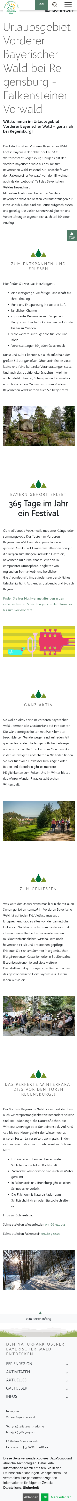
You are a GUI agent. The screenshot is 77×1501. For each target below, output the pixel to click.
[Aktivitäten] (67, 1373)
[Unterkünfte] (41, 5)
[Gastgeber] (67, 1389)
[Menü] (68, 5)
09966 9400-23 (56, 1224)
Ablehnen (31, 1497)
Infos (11, 1396)
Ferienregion (19, 1363)
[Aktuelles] (67, 1381)
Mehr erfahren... (62, 1497)
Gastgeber (16, 1388)
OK (45, 1497)
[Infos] (67, 1398)
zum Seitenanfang (38, 1319)
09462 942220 (51, 1234)
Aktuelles (16, 1380)
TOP (72, 238)
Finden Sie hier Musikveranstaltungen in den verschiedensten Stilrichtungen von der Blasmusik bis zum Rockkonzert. (37, 604)
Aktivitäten (18, 1371)
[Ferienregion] (67, 1365)
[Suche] (54, 5)
